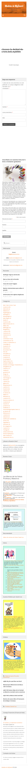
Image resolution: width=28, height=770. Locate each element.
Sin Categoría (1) (7, 426)
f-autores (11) (6, 368)
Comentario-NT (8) (8, 338)
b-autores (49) (6, 322)
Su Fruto (7, 493)
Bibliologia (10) (7, 327)
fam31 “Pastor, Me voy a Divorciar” (13, 590)
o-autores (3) (6, 402)
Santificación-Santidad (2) (9, 418)
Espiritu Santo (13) (7, 361)
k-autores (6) (6, 389)
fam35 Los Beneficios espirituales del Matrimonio (15, 576)
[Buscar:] (14, 243)
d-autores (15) (6, 346)
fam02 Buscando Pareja (13, 582)
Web (3, 118)
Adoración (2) (6, 309)
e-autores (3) (6, 357)
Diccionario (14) (7, 350)
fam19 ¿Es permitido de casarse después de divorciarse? (15, 574)
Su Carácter (8, 497)
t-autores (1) (6, 428)
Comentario (5, 88)
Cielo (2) (5, 337)
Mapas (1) (5, 394)
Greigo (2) (5, 374)
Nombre (5, 107)
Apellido (4, 230)
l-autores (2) (6, 391)
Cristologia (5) (6, 344)
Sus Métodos (8, 495)
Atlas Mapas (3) (7, 318)
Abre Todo (6, 305)
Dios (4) (5, 351)
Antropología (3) (7, 316)
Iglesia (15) (6, 383)
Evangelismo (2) (7, 366)
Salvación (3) (6, 417)
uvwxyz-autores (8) (8, 431)
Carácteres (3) (6, 333)
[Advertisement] (14, 33)
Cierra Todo (13, 305)
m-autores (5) (6, 392)
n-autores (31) (6, 398)
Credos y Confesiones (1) (9, 342)
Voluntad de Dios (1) (8, 437)
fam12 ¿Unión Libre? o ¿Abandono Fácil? (14, 588)
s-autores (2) (6, 415)
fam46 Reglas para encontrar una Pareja (14, 584)
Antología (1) (6, 314)
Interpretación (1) (7, 385)
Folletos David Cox (10, 706)
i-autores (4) (6, 381)
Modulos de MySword (14, 6)
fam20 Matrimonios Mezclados (15, 586)
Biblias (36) (6, 325)
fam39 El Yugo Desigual (13, 583)
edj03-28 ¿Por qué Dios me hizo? (12, 681)
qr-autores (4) (6, 411)
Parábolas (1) (6, 407)
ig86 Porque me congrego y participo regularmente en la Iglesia (13, 628)
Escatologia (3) (7, 359)
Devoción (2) (6, 348)
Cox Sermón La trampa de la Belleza (13, 522)
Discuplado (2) (6, 353)
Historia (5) (6, 379)
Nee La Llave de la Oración (11, 279)
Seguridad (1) (6, 422)
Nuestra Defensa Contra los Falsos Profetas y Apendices (13, 500)
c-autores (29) (6, 331)
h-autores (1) (6, 376)
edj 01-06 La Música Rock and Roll (13, 695)
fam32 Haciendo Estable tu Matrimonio (14, 578)
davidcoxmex (14, 254)
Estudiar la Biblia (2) (8, 363)
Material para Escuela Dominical (11, 676)
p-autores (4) (6, 405)
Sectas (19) (6, 420)
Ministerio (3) (6, 396)
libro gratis (8, 481)
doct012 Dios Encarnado (10, 660)
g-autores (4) (6, 372)
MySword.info (12, 445)
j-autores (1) (6, 387)
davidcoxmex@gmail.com (15, 258)
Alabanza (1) (6, 310)
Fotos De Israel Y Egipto (10, 284)
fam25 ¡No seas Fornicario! (14, 581)
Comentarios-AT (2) (8, 340)
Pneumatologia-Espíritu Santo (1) (11, 409)
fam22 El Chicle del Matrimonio (15, 580)
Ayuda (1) (5, 320)
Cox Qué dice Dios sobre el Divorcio (14, 565)
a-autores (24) (6, 307)
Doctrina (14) (6, 355)
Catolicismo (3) (7, 335)
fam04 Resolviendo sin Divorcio (15, 572)
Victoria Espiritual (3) (8, 433)
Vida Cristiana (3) (7, 435)
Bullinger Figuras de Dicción (11, 274)
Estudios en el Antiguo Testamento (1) (13, 365)
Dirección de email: (7, 219)
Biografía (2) (6, 329)
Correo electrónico (7, 112)
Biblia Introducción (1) (8, 324)
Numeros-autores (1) (8, 400)
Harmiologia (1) (7, 378)
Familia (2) (5, 370)
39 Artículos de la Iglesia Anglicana (13, 294)
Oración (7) (6, 404)
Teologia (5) (6, 430)
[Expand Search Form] (24, 15)
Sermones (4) (6, 424)
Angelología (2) (7, 312)
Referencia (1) (6, 413)
